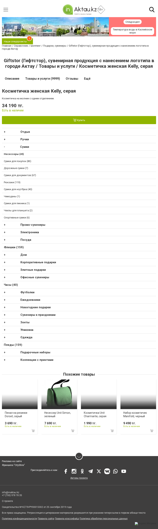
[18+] (80, 9)
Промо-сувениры (32, 224)
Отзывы (72, 78)
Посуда (25, 240)
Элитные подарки (33, 270)
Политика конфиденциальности (19, 518)
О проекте (7, 501)
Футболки (27, 292)
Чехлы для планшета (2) (18, 210)
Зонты (24, 322)
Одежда (26, 337)
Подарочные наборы (35, 352)
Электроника (29, 232)
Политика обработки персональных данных (104, 518)
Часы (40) (11, 285)
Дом (23, 255)
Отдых (25, 132)
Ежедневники (30, 300)
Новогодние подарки (35, 307)
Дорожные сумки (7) (16, 168)
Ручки (24, 139)
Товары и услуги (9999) (42, 78)
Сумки (24, 147)
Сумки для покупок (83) (17, 161)
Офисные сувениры (34, 277)
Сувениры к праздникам (37, 315)
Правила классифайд (67, 518)
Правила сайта (46, 518)
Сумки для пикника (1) (17, 203)
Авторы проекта (79, 478)
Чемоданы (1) (12, 196)
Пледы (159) (13, 345)
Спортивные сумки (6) (17, 217)
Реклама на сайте (12, 461)
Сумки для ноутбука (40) (18, 189)
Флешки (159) (14, 247)
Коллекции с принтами (36, 360)
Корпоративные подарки (38, 262)
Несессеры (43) (14, 154)
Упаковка (26, 330)
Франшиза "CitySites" (13, 465)
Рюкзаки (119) (12, 182)
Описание (12, 78)
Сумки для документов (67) (20, 175)
